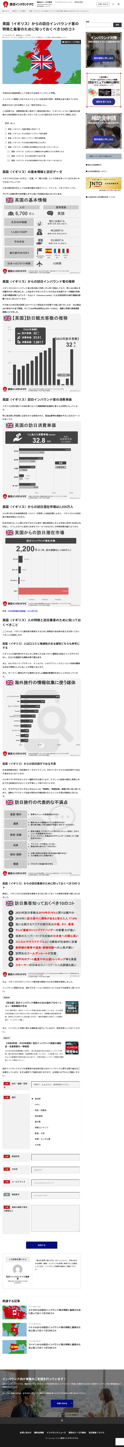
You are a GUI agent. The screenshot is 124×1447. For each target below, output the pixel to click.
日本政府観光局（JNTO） (98, 171)
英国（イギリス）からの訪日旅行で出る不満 (26, 156)
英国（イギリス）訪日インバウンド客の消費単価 (25, 138)
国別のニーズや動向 (44, 2)
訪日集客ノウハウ (43, 6)
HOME (6, 11)
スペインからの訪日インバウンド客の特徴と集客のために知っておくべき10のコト (54, 1346)
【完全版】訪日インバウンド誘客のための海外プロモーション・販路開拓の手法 (33, 1004)
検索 (87, 22)
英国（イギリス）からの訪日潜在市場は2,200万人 (25, 143)
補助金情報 (78, 2)
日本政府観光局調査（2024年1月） (23, 611)
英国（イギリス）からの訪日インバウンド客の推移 (26, 134)
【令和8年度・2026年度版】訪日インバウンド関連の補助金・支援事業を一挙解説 (33, 1045)
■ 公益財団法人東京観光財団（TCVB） (101, 197)
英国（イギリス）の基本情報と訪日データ (22, 129)
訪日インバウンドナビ (69, 1438)
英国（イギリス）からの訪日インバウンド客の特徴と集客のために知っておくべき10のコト (59, 11)
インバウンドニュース (63, 2)
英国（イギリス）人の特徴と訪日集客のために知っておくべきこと (32, 147)
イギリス (7, 37)
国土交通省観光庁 (94, 165)
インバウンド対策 (16, 37)
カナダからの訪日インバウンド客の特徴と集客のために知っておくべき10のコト (54, 1312)
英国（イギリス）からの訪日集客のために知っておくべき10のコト (34, 160)
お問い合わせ (103, 4)
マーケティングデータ (30, 37)
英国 (52, 37)
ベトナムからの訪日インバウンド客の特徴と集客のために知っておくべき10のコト (54, 1329)
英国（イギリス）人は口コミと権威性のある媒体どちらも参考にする (35, 151)
